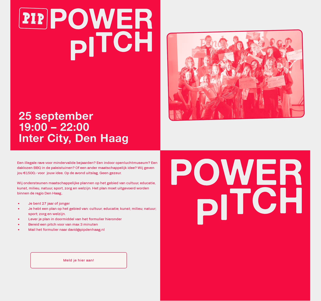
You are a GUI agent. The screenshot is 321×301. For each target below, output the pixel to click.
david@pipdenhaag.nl (86, 229)
